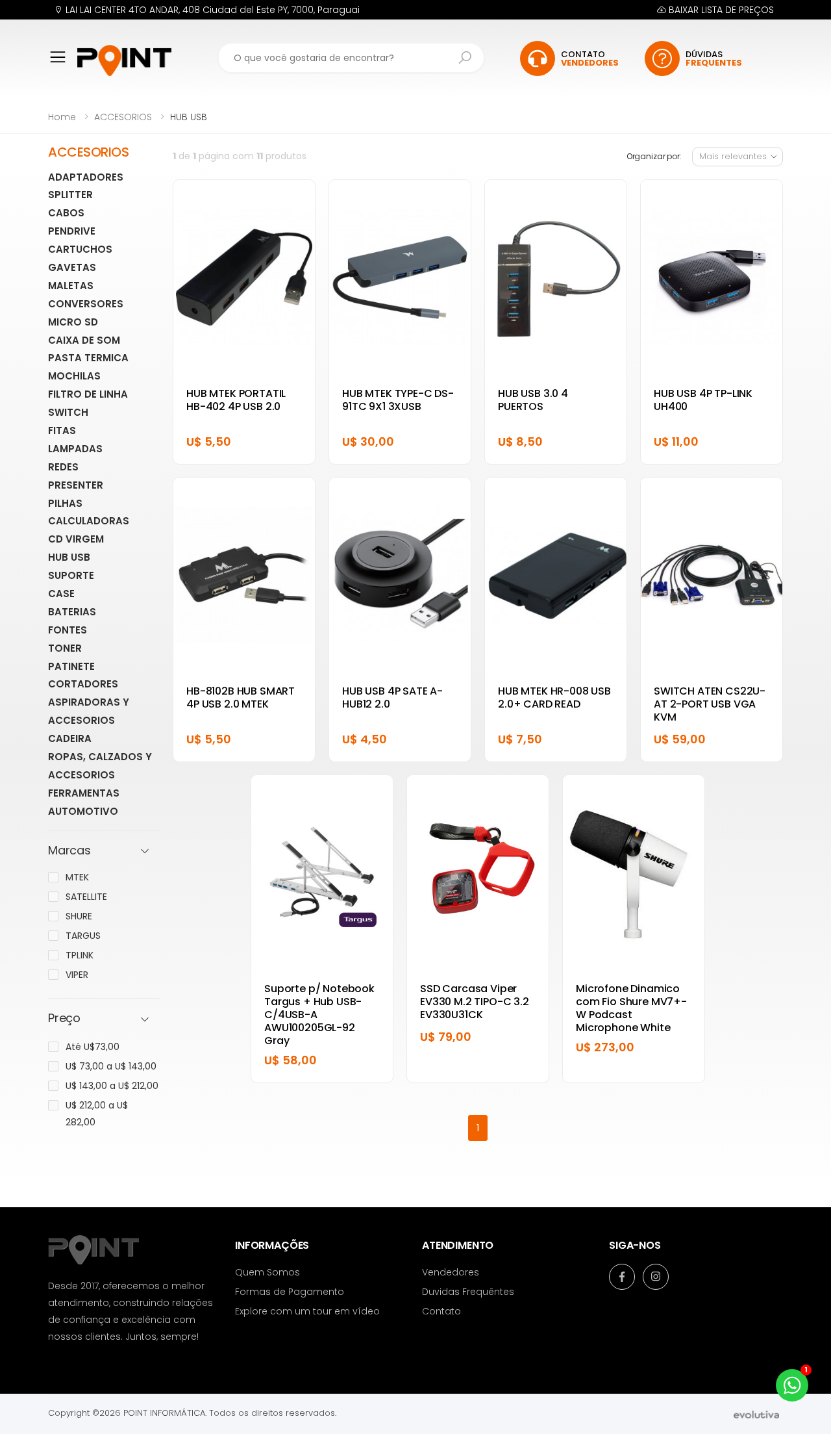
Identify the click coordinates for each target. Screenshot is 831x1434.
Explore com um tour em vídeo (307, 1311)
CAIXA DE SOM (84, 340)
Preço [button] (64, 1018)
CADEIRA (70, 738)
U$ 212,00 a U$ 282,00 (97, 1114)
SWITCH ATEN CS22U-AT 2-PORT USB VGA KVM (709, 704)
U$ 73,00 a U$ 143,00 (111, 1066)
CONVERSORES (85, 304)
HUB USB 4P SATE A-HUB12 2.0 (392, 697)
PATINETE (71, 666)
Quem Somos (267, 1272)
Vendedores (450, 1272)
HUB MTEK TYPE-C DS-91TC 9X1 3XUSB (398, 400)
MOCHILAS (74, 376)
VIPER (77, 974)
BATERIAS (72, 612)
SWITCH (68, 412)
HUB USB (69, 557)
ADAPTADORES (85, 177)
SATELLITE (86, 896)
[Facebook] (622, 1277)
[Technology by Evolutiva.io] (756, 1413)
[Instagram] (656, 1277)
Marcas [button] (69, 851)
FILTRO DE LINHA (88, 394)
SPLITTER (70, 194)
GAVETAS (72, 267)
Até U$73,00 (92, 1046)
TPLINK (79, 955)
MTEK (77, 877)
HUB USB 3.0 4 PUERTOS (533, 400)
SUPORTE (71, 575)
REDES (63, 467)
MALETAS (70, 285)
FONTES (67, 630)
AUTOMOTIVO (83, 811)
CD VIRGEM (76, 539)
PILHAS (65, 503)
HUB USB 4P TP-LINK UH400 (703, 400)
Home (62, 116)
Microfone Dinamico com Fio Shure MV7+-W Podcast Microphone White (631, 1008)
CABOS (66, 213)
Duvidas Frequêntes (468, 1291)
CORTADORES (83, 684)
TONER (65, 648)
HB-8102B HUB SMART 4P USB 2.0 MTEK (240, 697)
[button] (62, 66)
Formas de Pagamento (289, 1291)
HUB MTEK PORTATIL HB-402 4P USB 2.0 (236, 400)
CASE (61, 593)
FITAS (62, 430)
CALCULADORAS (88, 521)
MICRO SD (73, 322)
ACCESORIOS (123, 116)
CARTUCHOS (80, 249)
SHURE (79, 916)
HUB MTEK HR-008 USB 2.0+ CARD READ (554, 697)
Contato (441, 1311)
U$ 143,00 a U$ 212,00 (112, 1085)
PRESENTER (75, 485)
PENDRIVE (71, 231)
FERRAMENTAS (83, 793)
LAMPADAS (75, 448)
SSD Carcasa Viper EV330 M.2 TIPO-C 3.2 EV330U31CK (474, 1001)
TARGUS (83, 935)
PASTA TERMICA (88, 358)
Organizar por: (654, 156)
